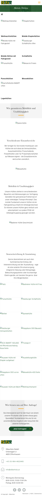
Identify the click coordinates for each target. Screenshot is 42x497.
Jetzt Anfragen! (20, 429)
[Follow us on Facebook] (14, 490)
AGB (31, 493)
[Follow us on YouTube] (24, 490)
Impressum (25, 493)
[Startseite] (6, 2)
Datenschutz (38, 493)
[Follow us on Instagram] (19, 490)
